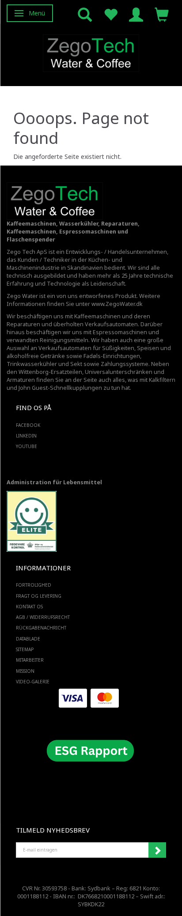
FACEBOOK (28, 425)
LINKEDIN (26, 436)
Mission (25, 671)
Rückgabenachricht (41, 628)
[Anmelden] (136, 14)
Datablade (28, 639)
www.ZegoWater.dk (117, 304)
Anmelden (157, 850)
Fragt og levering (38, 596)
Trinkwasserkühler (32, 364)
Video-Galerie (32, 682)
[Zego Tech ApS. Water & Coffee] (91, 52)
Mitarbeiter (30, 660)
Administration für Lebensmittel (54, 482)
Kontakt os (29, 606)
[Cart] (161, 14)
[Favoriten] (110, 14)
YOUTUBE (26, 446)
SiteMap (25, 649)
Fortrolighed (33, 585)
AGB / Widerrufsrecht (43, 617)
